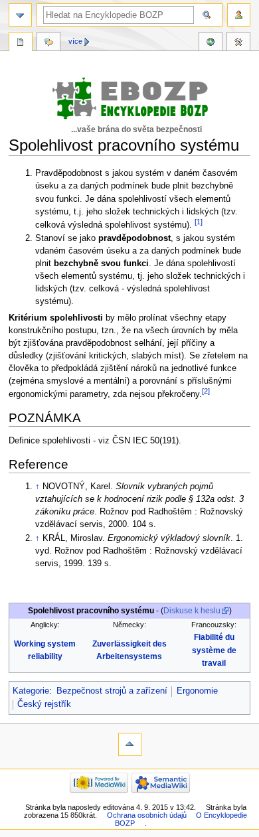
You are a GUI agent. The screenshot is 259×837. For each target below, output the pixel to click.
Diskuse (48, 43)
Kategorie (31, 691)
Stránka (20, 43)
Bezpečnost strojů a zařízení (111, 691)
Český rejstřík (44, 704)
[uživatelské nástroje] (238, 15)
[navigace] (20, 15)
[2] (206, 391)
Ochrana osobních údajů (147, 815)
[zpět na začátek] (129, 744)
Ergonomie (197, 691)
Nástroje (238, 43)
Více (75, 41)
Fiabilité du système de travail (214, 650)
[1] (199, 222)
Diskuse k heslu (191, 610)
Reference (210, 43)
